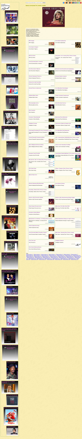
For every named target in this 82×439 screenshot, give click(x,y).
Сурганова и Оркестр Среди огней (63, 123)
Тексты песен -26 (62, 257)
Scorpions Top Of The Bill (34, 153)
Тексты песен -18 (53, 256)
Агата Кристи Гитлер (11, 205)
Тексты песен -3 (44, 254)
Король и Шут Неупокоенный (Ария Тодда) (65, 197)
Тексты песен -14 (76, 255)
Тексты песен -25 (54, 257)
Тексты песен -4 (52, 254)
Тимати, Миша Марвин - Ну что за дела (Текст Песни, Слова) (9, 271)
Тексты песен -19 (61, 256)
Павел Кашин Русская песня (35, 206)
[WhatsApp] (77, 2)
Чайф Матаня (10, 37)
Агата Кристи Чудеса (33, 47)
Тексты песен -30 (39, 258)
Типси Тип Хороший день (12, 395)
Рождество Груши (11, 24)
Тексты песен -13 (68, 255)
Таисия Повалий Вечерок (12, 86)
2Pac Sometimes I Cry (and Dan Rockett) (8, 48)
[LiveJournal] (73, 2)
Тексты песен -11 (52, 255)
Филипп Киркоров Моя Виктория (36, 183)
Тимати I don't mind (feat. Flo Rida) (62, 144)
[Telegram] (79, 2)
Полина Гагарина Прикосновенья (10, 158)
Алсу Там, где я (32, 240)
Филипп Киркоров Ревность (35, 76)
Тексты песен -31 (47, 258)
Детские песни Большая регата (11, 407)
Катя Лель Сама (10, 313)
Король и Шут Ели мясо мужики (36, 197)
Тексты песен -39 (58, 259)
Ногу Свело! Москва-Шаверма (11, 241)
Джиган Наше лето (33, 174)
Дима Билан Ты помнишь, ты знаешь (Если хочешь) (40, 218)
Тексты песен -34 (71, 258)
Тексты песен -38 (50, 259)
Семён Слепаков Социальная (62, 95)
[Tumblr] (74, 2)
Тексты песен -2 (37, 254)
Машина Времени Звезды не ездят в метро (65, 218)
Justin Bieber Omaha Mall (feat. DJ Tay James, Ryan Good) (67, 153)
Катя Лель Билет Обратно (34, 68)
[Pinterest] (80, 2)
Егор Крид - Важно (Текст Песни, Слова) (38, 189)
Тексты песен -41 (74, 259)
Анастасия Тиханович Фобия (11, 297)
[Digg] (70, 2)
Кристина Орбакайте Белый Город (10, 345)
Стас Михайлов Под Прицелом (62, 130)
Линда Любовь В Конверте (12, 189)
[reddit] (71, 2)
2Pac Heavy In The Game (12, 64)
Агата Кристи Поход (59, 183)
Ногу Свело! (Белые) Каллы (35, 247)
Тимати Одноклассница (34, 225)
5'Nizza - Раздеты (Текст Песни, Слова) (64, 168)
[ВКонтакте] (63, 2)
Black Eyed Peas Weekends (61, 117)
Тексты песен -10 (44, 255)
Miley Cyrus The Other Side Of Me (62, 206)
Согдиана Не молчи (11, 426)
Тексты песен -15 (29, 256)
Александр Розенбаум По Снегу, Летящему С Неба (40, 130)
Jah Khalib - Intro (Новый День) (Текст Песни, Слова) (8, 75)
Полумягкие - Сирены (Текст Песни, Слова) (10, 127)
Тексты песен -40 (66, 259)
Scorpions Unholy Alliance (34, 212)
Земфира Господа (33, 123)
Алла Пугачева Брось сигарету (36, 61)
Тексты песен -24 (46, 257)
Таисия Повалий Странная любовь (37, 137)
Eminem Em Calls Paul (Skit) (35, 82)
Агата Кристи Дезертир (60, 40)
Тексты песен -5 (59, 254)
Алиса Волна (10, 286)
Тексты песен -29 (31, 258)
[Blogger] (68, 2)
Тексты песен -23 (38, 257)
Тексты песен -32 (55, 258)
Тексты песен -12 (60, 255)
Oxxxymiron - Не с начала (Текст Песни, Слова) (65, 55)
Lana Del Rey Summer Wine (12, 96)
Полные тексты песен (74, 1)
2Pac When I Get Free (11, 141)
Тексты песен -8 (29, 255)
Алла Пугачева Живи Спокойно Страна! (38, 232)
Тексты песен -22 (30, 257)
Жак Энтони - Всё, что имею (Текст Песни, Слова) (40, 159)
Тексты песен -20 (69, 256)
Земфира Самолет (59, 240)
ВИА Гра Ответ (32, 55)
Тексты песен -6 (67, 254)
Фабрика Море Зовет (33, 95)
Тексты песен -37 (42, 259)
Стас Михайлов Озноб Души (61, 88)
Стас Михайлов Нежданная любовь (10, 216)
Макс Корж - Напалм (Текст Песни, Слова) (64, 232)
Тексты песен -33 (63, 258)
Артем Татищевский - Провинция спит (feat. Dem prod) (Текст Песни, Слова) (9, 329)
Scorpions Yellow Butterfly (34, 117)
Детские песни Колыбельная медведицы (64, 68)
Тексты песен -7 (74, 254)
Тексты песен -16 (37, 256)
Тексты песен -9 (37, 255)
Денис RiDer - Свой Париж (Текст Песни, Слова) (9, 174)
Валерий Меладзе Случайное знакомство (8, 382)
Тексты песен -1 (29, 254)
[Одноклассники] (65, 2)
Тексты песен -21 (77, 256)
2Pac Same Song (32, 168)
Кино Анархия (32, 110)
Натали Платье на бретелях (35, 88)
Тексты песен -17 (45, 256)
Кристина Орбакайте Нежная (11, 11)
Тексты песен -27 (70, 257)
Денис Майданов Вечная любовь (36, 144)
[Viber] (76, 2)
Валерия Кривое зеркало (61, 76)
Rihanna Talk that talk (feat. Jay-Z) (11, 111)
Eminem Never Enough (12, 231)
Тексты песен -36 (34, 259)
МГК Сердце (31, 40)
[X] (66, 2)
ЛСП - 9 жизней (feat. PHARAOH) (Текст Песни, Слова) (67, 137)
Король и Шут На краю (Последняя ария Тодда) (9, 254)
